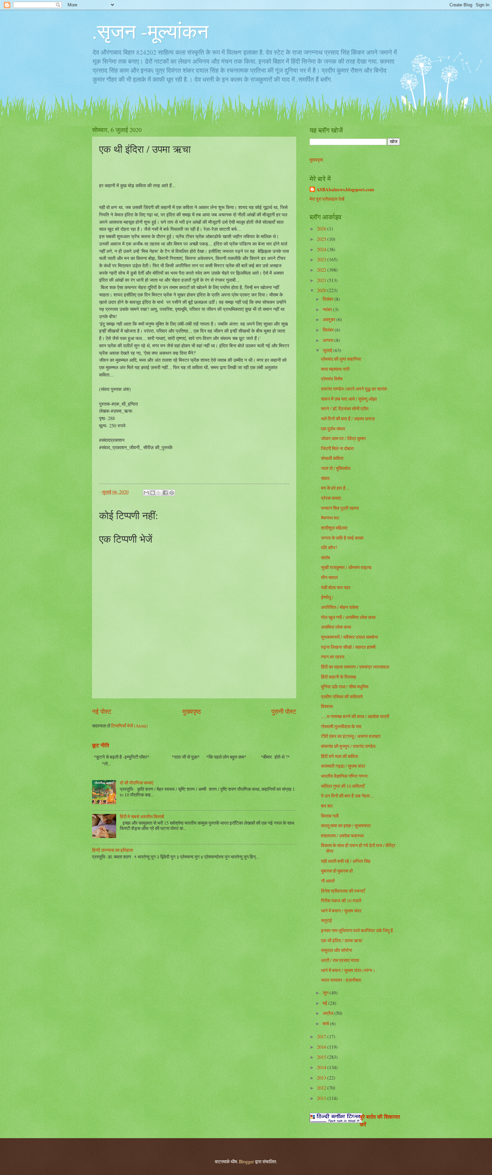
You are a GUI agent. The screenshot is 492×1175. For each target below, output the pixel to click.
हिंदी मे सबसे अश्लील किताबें (142, 816)
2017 (322, 1036)
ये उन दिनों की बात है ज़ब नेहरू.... (347, 795)
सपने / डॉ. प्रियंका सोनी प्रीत (344, 408)
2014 (322, 1067)
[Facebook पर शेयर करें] (165, 492)
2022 (322, 270)
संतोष (325, 557)
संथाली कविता (332, 458)
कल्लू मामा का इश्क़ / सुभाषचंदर (346, 825)
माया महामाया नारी (335, 369)
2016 (322, 1047)
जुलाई (328, 350)
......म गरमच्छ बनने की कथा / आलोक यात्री (355, 716)
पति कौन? (329, 547)
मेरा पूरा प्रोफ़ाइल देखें (327, 199)
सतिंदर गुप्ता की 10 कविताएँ (342, 786)
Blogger (246, 1161)
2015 (322, 1057)
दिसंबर (328, 299)
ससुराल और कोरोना (336, 950)
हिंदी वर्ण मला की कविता (339, 756)
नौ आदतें (328, 881)
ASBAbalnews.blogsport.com (345, 190)
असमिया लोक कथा (336, 627)
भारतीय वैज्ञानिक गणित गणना (344, 776)
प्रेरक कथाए (331, 498)
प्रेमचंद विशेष (332, 378)
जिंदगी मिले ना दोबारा (337, 448)
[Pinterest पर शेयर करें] (171, 492)
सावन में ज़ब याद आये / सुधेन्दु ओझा (349, 399)
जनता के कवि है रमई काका (342, 538)
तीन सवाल (329, 577)
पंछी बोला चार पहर (335, 587)
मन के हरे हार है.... (335, 488)
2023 (322, 259)
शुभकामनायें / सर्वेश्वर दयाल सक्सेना (349, 637)
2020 (322, 290)
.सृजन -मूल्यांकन (150, 30)
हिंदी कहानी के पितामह (338, 677)
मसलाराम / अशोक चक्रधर (342, 835)
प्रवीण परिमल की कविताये (342, 696)
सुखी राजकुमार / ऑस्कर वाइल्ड (346, 567)
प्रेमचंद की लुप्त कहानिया (341, 359)
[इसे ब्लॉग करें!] (152, 492)
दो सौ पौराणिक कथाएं (136, 782)
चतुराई (326, 920)
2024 (322, 249)
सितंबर (329, 330)
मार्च (326, 1023)
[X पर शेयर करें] (159, 492)
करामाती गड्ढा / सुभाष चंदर (343, 766)
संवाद (325, 478)
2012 (322, 1088)
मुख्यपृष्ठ (191, 711)
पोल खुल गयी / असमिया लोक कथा (348, 617)
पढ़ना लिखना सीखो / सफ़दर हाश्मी (348, 647)
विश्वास (327, 706)
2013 (322, 1078)
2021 (322, 280)
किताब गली (330, 816)
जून (326, 992)
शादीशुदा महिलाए (334, 528)
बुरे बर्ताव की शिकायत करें (380, 1120)
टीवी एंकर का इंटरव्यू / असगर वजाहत (351, 736)
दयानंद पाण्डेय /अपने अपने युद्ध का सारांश (354, 389)
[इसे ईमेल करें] (146, 492)
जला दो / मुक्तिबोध (335, 468)
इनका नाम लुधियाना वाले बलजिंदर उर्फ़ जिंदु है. (357, 930)
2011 (322, 1098)
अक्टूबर (329, 319)
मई (325, 1003)
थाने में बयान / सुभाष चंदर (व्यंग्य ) (348, 970)
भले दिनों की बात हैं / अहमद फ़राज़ (348, 418)
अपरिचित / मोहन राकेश (339, 607)
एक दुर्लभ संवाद (333, 428)
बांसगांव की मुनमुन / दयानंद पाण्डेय (348, 746)
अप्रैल (328, 1013)
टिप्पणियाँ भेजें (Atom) (129, 725)
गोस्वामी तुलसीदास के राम (341, 726)
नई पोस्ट (101, 711)
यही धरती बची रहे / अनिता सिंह (346, 861)
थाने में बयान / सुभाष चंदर (341, 910)
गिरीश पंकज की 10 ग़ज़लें (341, 900)
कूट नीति (100, 745)
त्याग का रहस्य (332, 656)
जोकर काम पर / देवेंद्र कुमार (343, 438)
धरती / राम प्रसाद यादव (340, 960)
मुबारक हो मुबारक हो (337, 871)
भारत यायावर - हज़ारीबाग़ (341, 980)
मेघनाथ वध (330, 517)
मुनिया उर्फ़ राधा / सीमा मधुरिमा (344, 686)
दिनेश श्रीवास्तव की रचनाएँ (343, 891)
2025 (322, 239)
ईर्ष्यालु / (327, 597)
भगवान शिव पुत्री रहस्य (340, 508)
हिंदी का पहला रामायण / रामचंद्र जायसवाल (355, 667)
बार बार (327, 806)
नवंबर (328, 309)
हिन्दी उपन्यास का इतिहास (112, 850)
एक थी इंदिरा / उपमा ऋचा (341, 940)
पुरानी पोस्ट (283, 711)
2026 (322, 228)
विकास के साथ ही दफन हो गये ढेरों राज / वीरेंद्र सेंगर (358, 848)
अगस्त (328, 340)
